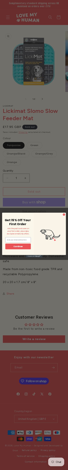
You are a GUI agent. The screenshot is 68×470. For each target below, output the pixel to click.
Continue (18, 246)
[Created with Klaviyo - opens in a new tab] (34, 256)
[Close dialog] (64, 214)
